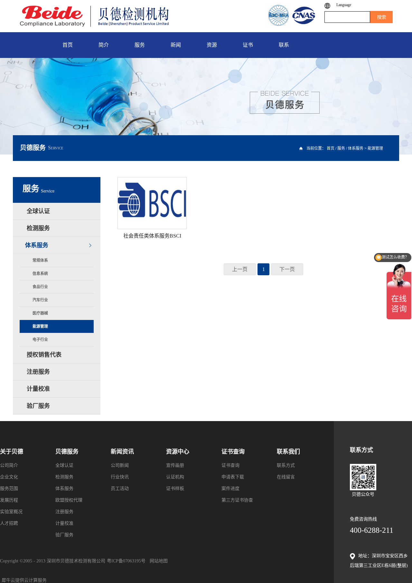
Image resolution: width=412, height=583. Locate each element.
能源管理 (375, 148)
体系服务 (355, 148)
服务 (341, 148)
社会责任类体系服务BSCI (152, 236)
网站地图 (157, 561)
